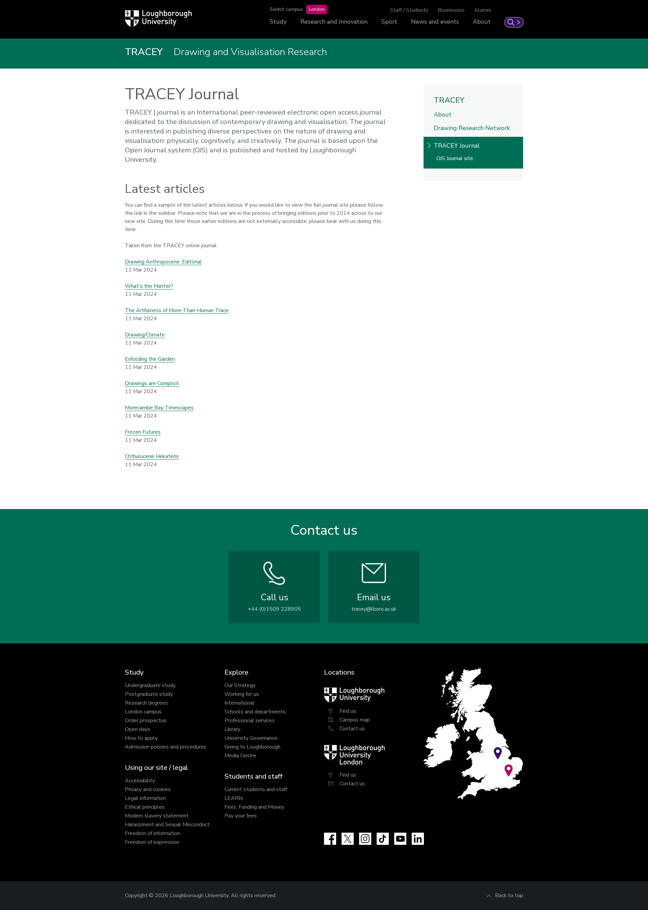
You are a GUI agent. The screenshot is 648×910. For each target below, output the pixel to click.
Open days (137, 729)
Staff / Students (409, 10)
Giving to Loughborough (252, 747)
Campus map (355, 720)
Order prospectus (145, 720)
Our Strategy (239, 685)
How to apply (141, 738)
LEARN (233, 798)
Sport (389, 22)
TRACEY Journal (457, 146)
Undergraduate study (150, 685)
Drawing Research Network (472, 128)
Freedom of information (152, 833)
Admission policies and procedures (165, 747)
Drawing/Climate (145, 334)
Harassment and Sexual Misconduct (167, 824)
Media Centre (240, 755)
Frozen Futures (143, 432)
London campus (143, 711)
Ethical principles (145, 807)
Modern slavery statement (157, 815)
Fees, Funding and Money (254, 807)
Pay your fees (240, 815)
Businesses (451, 10)
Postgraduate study (149, 694)
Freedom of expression (152, 842)
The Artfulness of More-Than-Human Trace (176, 310)
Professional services (249, 720)
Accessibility (140, 780)
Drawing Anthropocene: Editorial (163, 262)
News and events (435, 22)
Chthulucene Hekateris (152, 456)
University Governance (250, 738)
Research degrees (146, 703)
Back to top (509, 895)
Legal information (145, 798)
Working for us (241, 694)
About (482, 22)
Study (278, 22)
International (239, 703)
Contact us (352, 728)
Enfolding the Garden (150, 359)
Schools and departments (255, 711)
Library (232, 729)
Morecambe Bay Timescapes (159, 407)
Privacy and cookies (148, 789)
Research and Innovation (334, 22)
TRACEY (449, 100)
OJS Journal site (454, 158)
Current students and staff (255, 789)
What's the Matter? (149, 286)
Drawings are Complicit (152, 383)
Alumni (482, 10)
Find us (348, 711)
